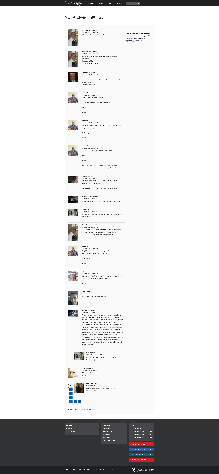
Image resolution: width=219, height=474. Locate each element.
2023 (131, 431)
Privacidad (90, 469)
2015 (139, 434)
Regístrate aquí (130, 38)
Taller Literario (106, 437)
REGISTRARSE (148, 4)
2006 (150, 437)
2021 (139, 431)
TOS (96, 469)
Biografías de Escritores (109, 440)
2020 (143, 431)
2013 (147, 434)
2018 (150, 431)
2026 (131, 428)
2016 (135, 434)
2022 (135, 431)
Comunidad (119, 3)
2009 (139, 437)
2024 (139, 428)
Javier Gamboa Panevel (89, 30)
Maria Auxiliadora (91, 383)
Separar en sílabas (107, 431)
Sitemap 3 (82, 469)
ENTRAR (147, 2)
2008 (143, 437)
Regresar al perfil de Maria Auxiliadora (83, 409)
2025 (135, 428)
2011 (131, 437)
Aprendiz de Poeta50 (88, 310)
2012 (150, 434)
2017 (131, 434)
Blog (109, 3)
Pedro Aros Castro (87, 368)
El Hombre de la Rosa (88, 72)
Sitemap (67, 469)
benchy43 (85, 93)
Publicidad (111, 469)
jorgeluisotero (86, 209)
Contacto (102, 469)
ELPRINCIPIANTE (87, 292)
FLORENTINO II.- (87, 176)
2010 (135, 437)
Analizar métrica (107, 428)
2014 (143, 434)
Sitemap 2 (74, 469)
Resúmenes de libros (108, 434)
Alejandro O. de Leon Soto (90, 196)
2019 (147, 431)
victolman (85, 271)
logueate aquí (138, 41)
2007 (147, 437)
